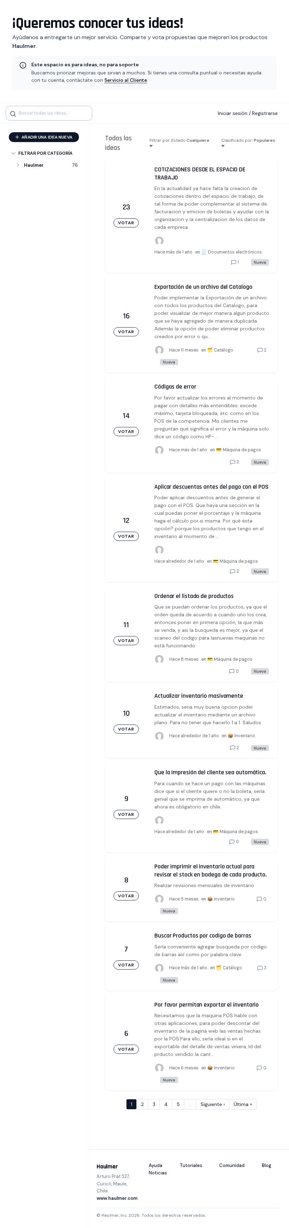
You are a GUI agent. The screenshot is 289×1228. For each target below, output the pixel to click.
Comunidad (232, 1165)
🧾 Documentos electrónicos (231, 252)
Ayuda (155, 1165)
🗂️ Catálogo (220, 350)
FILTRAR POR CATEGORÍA (45, 153)
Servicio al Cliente (125, 80)
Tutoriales (191, 1165)
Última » (243, 1104)
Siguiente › (213, 1104)
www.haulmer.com (117, 1198)
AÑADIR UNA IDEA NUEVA (46, 137)
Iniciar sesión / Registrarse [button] (248, 113)
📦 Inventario (241, 736)
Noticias (158, 1173)
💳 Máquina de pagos (238, 450)
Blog (266, 1165)
